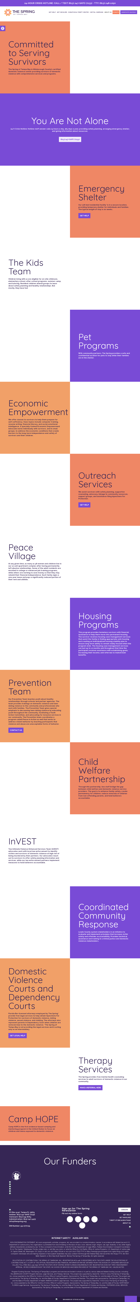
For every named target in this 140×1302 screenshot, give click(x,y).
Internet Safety (61, 1238)
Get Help (52, 12)
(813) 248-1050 (108, 3)
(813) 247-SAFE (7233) (80, 3)
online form (77, 1213)
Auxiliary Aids (80, 1238)
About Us (108, 12)
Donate (116, 12)
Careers (124, 1210)
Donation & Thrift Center (78, 12)
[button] (2, 28)
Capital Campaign (96, 12)
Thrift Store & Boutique (120, 1220)
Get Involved (62, 12)
